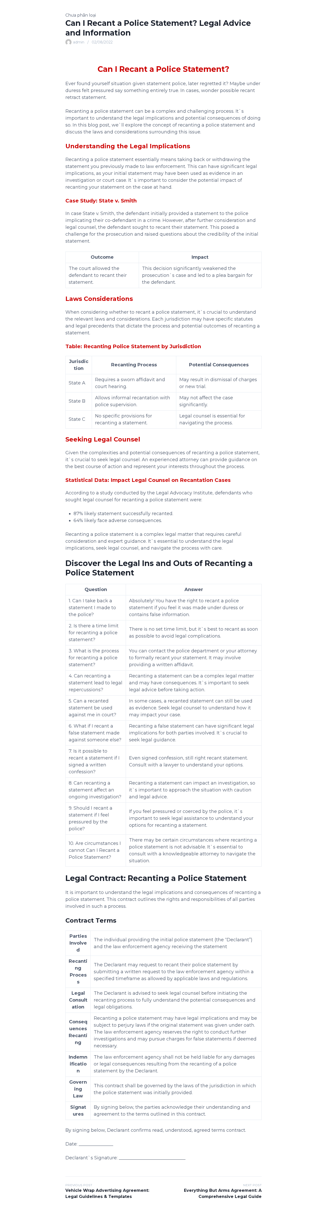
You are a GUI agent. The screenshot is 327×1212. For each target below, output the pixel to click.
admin (78, 42)
